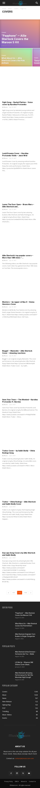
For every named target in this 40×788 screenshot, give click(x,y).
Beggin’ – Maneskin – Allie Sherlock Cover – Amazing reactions (17, 352)
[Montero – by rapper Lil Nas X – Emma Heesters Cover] (20, 287)
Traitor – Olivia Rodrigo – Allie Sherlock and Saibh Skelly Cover (19, 503)
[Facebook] (11, 773)
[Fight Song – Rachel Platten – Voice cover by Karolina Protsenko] (20, 87)
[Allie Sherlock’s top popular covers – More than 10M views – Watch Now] (20, 240)
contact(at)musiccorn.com (24, 758)
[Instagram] (17, 773)
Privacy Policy (8, 781)
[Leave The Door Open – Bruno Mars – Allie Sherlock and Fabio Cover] (20, 189)
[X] (23, 773)
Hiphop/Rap (31, 16)
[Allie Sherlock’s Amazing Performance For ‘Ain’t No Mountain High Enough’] (7, 675)
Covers (16, 9)
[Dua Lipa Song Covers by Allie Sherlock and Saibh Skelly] (20, 537)
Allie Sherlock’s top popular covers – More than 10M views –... (17, 257)
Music (10, 9)
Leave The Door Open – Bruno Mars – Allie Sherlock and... (18, 205)
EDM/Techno (22, 16)
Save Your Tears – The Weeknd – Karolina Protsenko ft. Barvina (20, 401)
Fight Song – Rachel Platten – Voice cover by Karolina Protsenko (17, 103)
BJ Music (4, 46)
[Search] (37, 3)
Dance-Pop (13, 16)
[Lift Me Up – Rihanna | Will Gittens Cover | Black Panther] (7, 665)
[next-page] (31, 592)
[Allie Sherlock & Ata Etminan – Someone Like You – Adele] (7, 654)
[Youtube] (29, 773)
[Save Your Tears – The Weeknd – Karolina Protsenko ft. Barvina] (20, 384)
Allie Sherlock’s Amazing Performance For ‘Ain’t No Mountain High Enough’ (24, 675)
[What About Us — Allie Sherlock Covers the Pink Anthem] (16, 57)
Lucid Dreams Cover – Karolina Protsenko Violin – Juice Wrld (15, 154)
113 (25, 593)
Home (4, 9)
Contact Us (32, 781)
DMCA (17, 781)
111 (14, 593)
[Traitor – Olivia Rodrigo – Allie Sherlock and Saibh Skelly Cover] (20, 486)
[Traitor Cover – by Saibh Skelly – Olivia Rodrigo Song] (20, 435)
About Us (24, 781)
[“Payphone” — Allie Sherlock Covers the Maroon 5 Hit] (20, 33)
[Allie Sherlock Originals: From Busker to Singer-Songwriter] (7, 637)
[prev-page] (8, 592)
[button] (3, 3)
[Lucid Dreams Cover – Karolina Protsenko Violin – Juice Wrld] (20, 138)
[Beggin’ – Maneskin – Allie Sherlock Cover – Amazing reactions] (20, 335)
